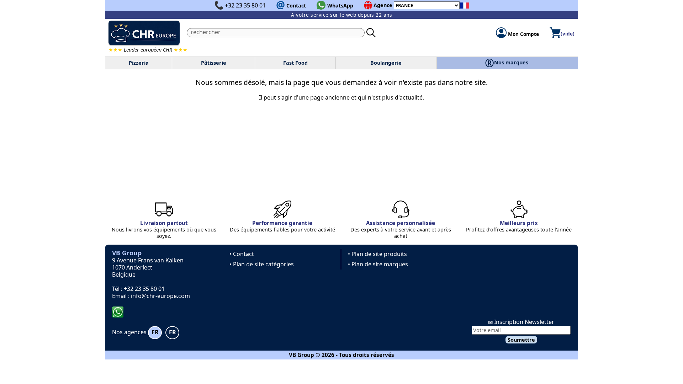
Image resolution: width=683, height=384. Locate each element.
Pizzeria (139, 62)
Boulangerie (386, 62)
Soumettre (521, 339)
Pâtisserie (213, 62)
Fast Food (295, 62)
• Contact (241, 254)
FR (155, 332)
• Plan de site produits (377, 254)
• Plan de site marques (378, 264)
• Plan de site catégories (261, 264)
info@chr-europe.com (160, 296)
